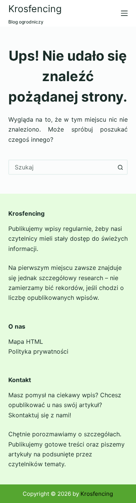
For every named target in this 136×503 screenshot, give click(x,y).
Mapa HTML (25, 341)
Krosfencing (35, 8)
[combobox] (61, 167)
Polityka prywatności (38, 351)
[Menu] (124, 13)
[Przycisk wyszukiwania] (120, 167)
